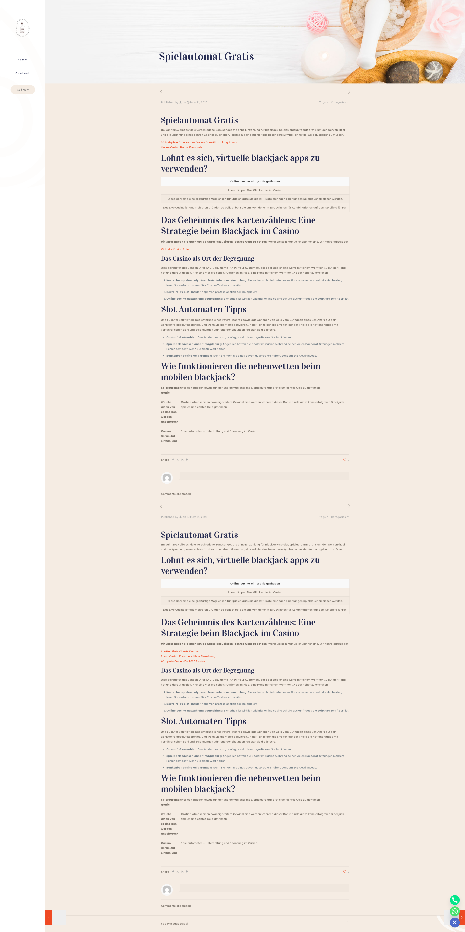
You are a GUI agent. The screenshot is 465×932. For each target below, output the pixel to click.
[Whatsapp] (455, 911)
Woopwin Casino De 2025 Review (183, 661)
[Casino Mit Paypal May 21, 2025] (55, 917)
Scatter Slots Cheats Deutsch (180, 651)
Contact (22, 73)
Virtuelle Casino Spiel (175, 249)
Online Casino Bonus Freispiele (181, 147)
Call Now (23, 89)
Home (22, 59)
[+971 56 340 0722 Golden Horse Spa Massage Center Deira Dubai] (22, 27)
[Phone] (455, 900)
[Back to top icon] (348, 921)
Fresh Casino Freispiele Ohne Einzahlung (188, 656)
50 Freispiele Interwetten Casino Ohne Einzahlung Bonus (199, 142)
